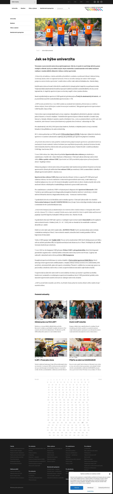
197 (84, 420)
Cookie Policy (90, 491)
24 (78, 382)
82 (69, 395)
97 (80, 397)
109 (84, 400)
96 (77, 397)
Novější (37, 379)
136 (60, 407)
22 (71, 382)
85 (80, 395)
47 (73, 387)
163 (80, 412)
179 (56, 417)
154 (88, 410)
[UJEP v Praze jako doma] (51, 347)
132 (88, 405)
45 (66, 387)
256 (66, 435)
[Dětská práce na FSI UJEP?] (51, 309)
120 (83, 402)
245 (62, 432)
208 (87, 422)
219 (88, 425)
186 (84, 417)
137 (64, 407)
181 (64, 417)
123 (52, 405)
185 (80, 417)
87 (87, 395)
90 (55, 397)
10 (74, 379)
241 (88, 430)
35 (73, 385)
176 (88, 415)
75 (87, 392)
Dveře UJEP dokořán (77, 322)
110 (88, 400)
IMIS (81, 2)
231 (48, 430)
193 (68, 420)
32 (62, 385)
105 (68, 400)
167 (52, 415)
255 (62, 435)
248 (74, 432)
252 (50, 435)
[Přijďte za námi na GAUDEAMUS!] (85, 347)
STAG (87, 2)
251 (87, 432)
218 (84, 425)
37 (80, 385)
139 (72, 407)
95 (73, 397)
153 (84, 410)
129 (76, 405)
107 (76, 400)
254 (58, 435)
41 (52, 387)
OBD (75, 2)
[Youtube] (101, 2)
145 (52, 410)
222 (56, 427)
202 (62, 422)
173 (76, 415)
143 (88, 407)
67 (59, 392)
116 (68, 402)
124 (56, 405)
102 (56, 400)
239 (80, 430)
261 (86, 435)
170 (64, 415)
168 (56, 415)
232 (52, 430)
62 (84, 390)
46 (70, 387)
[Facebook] (95, 2)
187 (88, 417)
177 (48, 417)
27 (88, 382)
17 (54, 382)
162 (76, 412)
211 (56, 425)
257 (70, 435)
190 (56, 420)
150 (72, 410)
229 (84, 427)
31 (59, 385)
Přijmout (76, 487)
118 (75, 402)
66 (56, 392)
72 (77, 392)
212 (60, 425)
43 (59, 387)
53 (52, 390)
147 (60, 410)
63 (87, 390)
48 (77, 387)
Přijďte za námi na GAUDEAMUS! (82, 360)
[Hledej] (69, 8)
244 (58, 432)
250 (83, 432)
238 (76, 430)
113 (56, 402)
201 (58, 422)
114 (60, 402)
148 (64, 410)
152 (80, 410)
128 (72, 405)
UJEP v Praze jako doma (44, 360)
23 (74, 382)
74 (84, 392)
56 (62, 390)
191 (60, 420)
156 (52, 412)
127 (68, 405)
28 (49, 385)
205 (74, 422)
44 (63, 387)
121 (87, 402)
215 (72, 425)
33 (66, 385)
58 (69, 390)
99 (87, 397)
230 (88, 427)
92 (62, 397)
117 (71, 402)
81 (66, 395)
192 (64, 420)
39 (87, 385)
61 (80, 390)
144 (48, 410)
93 (66, 397)
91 (59, 397)
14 (87, 379)
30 (56, 385)
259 (78, 435)
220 (48, 427)
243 (54, 432)
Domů (37, 50)
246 (66, 432)
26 (85, 382)
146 (56, 410)
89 (52, 397)
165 (88, 412)
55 (59, 390)
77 (52, 395)
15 (47, 382)
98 (84, 397)
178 (52, 417)
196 (80, 420)
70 (70, 392)
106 (72, 400)
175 (84, 415)
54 (55, 390)
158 (60, 412)
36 (77, 385)
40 (48, 387)
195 (76, 420)
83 (73, 395)
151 (76, 410)
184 (76, 417)
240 (84, 430)
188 (48, 420)
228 (80, 427)
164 (84, 412)
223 (60, 427)
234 (60, 430)
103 (60, 400)
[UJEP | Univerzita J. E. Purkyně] (94, 10)
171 (68, 415)
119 (79, 402)
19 (60, 382)
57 (66, 390)
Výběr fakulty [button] (15, 2)
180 (60, 417)
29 (52, 385)
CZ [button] (68, 2)
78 (56, 395)
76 (49, 395)
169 (60, 415)
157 (56, 412)
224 (64, 427)
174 (80, 415)
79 (59, 395)
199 (49, 422)
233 (56, 430)
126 (64, 405)
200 (54, 422)
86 (84, 395)
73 (80, 392)
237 (72, 430)
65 (52, 392)
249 (79, 432)
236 (68, 430)
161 (72, 412)
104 (64, 400)
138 (68, 407)
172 (72, 415)
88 (48, 397)
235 (64, 430)
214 (68, 425)
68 (63, 392)
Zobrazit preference (104, 487)
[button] (110, 474)
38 (83, 385)
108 (80, 400)
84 (77, 395)
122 (48, 405)
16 (50, 382)
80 (63, 395)
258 (74, 435)
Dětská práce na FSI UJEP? (45, 322)
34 (69, 385)
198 (88, 420)
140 (76, 407)
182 (68, 417)
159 (64, 412)
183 (72, 417)
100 (48, 400)
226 (72, 427)
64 (48, 392)
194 (72, 420)
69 (66, 392)
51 (87, 387)
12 (81, 379)
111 (49, 402)
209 (49, 425)
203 (66, 422)
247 (70, 432)
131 (84, 405)
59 (73, 390)
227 (76, 427)
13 (84, 379)
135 (56, 407)
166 (48, 415)
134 (52, 407)
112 (53, 402)
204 (70, 422)
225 (68, 427)
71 (73, 392)
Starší (100, 379)
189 (52, 420)
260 (82, 435)
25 (81, 382)
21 (67, 382)
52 (48, 390)
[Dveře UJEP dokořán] (85, 309)
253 (54, 435)
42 (55, 387)
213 (64, 425)
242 (49, 432)
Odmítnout (90, 487)
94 (69, 397)
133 (48, 407)
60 (77, 390)
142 (84, 407)
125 (60, 405)
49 (80, 387)
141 (80, 407)
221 (52, 427)
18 (57, 382)
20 (64, 382)
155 (48, 412)
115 (64, 402)
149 (68, 410)
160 (68, 412)
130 (80, 405)
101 (52, 400)
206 (78, 422)
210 (53, 425)
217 (80, 425)
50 (84, 387)
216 (76, 425)
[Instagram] (98, 2)
